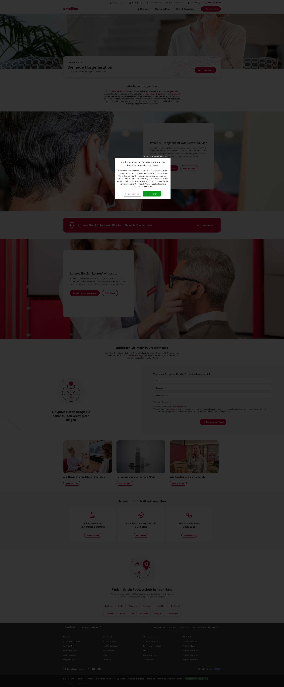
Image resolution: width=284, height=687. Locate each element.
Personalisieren (132, 194)
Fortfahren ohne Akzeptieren (155, 156)
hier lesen (148, 186)
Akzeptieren (151, 194)
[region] (143, 178)
